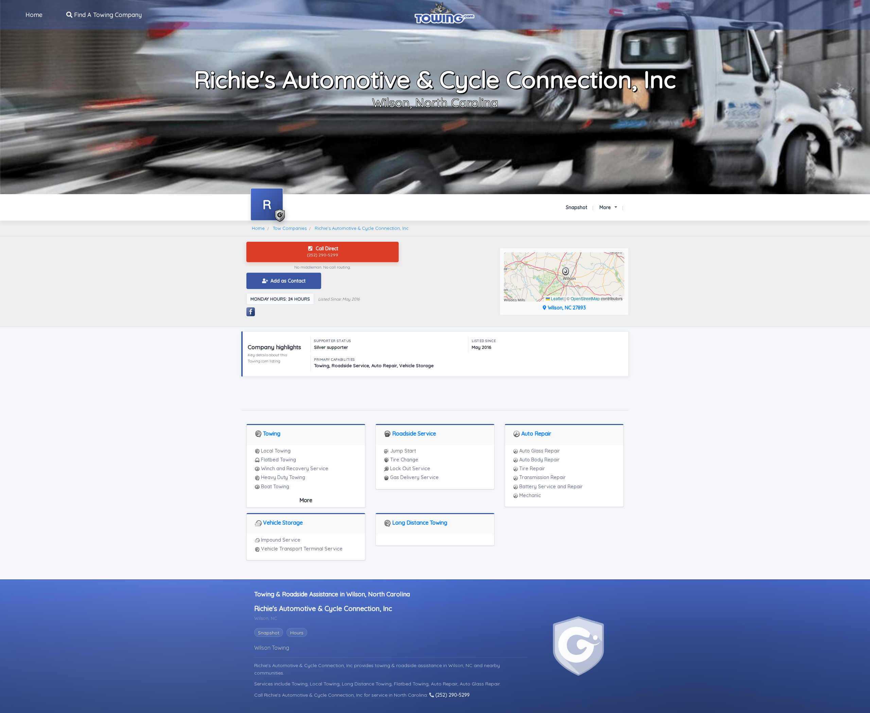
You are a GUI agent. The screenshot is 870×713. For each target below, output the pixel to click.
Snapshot (576, 207)
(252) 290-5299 (452, 695)
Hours (296, 633)
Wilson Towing (271, 647)
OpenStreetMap (585, 298)
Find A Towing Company (107, 15)
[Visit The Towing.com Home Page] (444, 12)
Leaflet (556, 298)
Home (33, 15)
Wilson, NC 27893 (566, 308)
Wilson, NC (461, 665)
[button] (565, 271)
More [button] (605, 207)
